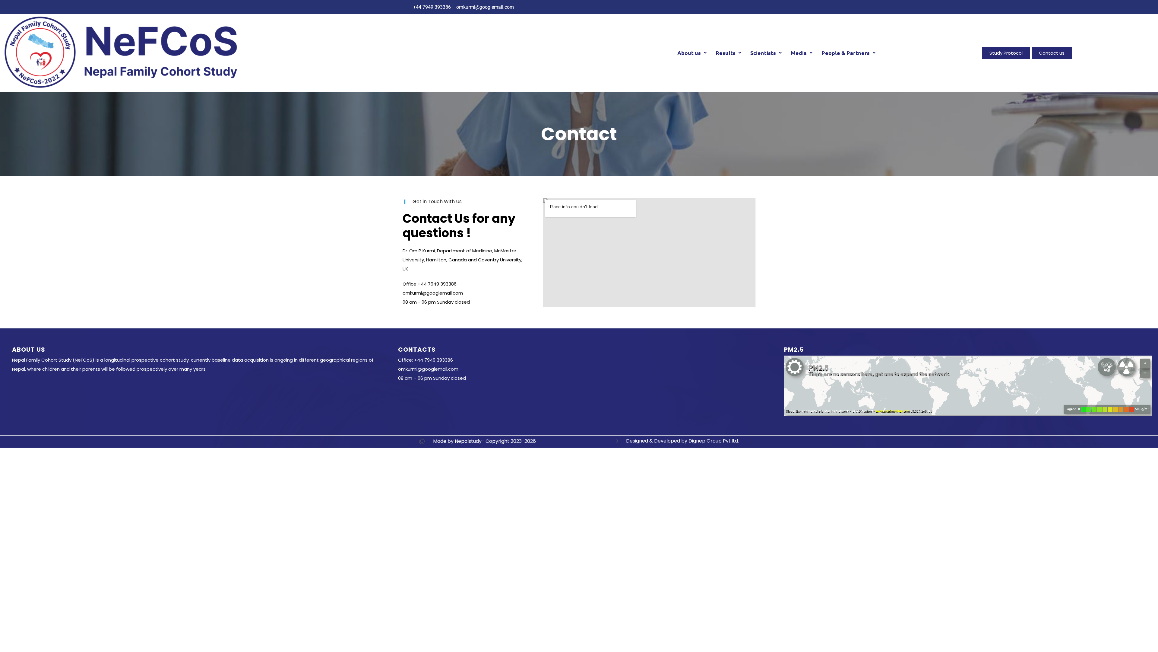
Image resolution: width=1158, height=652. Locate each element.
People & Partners (845, 52)
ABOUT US (28, 349)
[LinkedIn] (739, 6)
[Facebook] (715, 6)
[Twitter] (727, 6)
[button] (692, 53)
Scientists (763, 52)
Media (799, 52)
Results (726, 52)
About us (689, 52)
